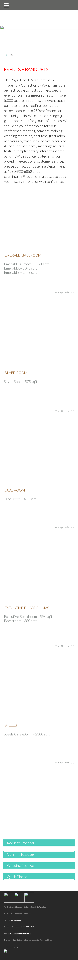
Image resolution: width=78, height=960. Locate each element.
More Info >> (64, 293)
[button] (6, 5)
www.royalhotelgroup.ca (12, 947)
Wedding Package (20, 865)
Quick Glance (17, 877)
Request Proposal (20, 843)
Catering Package (20, 854)
